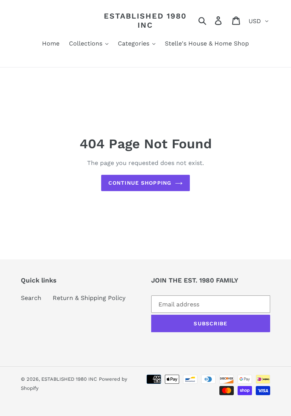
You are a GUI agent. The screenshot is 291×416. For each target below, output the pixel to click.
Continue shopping (139, 183)
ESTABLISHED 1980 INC (145, 20)
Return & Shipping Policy (89, 297)
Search (31, 297)
